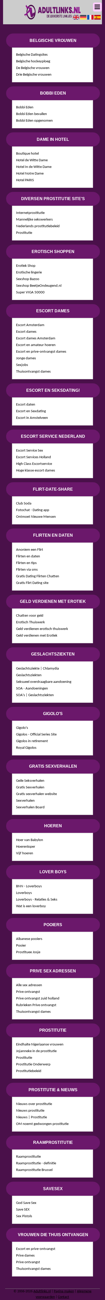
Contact (63, 1297)
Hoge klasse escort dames (35, 471)
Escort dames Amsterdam (35, 338)
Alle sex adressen (29, 985)
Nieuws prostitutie (30, 1111)
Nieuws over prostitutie (34, 1104)
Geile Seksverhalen (30, 781)
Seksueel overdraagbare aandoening (43, 682)
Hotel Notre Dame (30, 174)
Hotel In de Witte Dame (33, 167)
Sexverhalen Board (30, 807)
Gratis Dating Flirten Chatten (37, 576)
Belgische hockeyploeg (33, 61)
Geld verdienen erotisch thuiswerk (42, 629)
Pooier (21, 946)
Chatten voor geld (29, 616)
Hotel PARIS (25, 180)
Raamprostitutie (28, 1157)
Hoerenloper (25, 847)
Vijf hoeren (24, 853)
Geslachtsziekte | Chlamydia (37, 669)
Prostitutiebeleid (28, 1071)
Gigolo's (22, 728)
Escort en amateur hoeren (36, 345)
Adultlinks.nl (42, 1291)
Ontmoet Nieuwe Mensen (36, 517)
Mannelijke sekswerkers (34, 220)
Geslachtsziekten (29, 675)
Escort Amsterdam (30, 325)
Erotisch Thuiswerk (30, 622)
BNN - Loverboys (29, 886)
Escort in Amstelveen (32, 418)
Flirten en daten (28, 556)
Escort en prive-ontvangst (35, 1249)
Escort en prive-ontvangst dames (41, 352)
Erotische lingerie (29, 272)
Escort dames (26, 332)
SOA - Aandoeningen (32, 689)
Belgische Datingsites (32, 55)
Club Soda (23, 503)
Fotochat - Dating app (32, 510)
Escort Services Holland (33, 457)
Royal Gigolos (26, 748)
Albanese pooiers (29, 939)
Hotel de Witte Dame (32, 160)
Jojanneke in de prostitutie (36, 1051)
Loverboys (24, 893)
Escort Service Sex (29, 451)
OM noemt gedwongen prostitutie (42, 1124)
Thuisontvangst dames (33, 372)
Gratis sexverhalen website (36, 794)
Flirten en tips (26, 563)
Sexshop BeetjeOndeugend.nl (38, 286)
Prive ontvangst (28, 992)
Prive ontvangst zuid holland (37, 998)
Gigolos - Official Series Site (36, 735)
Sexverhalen (25, 801)
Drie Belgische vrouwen (33, 75)
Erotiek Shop (25, 266)
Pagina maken (64, 1291)
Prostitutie (24, 233)
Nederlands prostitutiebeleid (38, 226)
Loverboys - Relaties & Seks (36, 900)
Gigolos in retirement (32, 741)
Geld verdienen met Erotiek (36, 636)
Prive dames (25, 1256)
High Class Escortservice (34, 464)
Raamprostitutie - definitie (36, 1163)
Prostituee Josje (28, 952)
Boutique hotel (27, 154)
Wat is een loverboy (31, 906)
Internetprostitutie (30, 213)
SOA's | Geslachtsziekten (35, 695)
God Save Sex (26, 1203)
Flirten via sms (27, 570)
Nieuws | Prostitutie (31, 1117)
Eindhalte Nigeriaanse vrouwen (39, 1044)
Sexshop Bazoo (27, 279)
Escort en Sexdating (31, 411)
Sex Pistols (24, 1216)
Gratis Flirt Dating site (32, 583)
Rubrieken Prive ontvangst (36, 1005)
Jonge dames (26, 358)
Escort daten (25, 405)
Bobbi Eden (24, 107)
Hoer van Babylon (29, 840)
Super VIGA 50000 (30, 292)
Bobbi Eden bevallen (31, 114)
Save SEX (23, 1210)
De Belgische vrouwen (32, 68)
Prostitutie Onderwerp (33, 1064)
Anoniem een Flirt (29, 550)
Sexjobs (22, 365)
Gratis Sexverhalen (30, 787)
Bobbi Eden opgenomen (34, 121)
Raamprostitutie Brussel (34, 1170)
